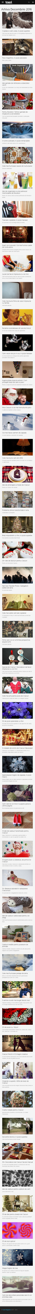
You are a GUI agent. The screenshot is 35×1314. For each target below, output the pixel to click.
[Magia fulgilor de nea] (17, 1262)
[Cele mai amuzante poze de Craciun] (17, 689)
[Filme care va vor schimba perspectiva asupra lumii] (17, 634)
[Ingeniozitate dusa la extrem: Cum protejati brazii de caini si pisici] (17, 374)
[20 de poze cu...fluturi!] (17, 1021)
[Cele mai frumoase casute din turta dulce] (17, 159)
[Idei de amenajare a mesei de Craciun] (17, 478)
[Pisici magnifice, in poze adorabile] (17, 51)
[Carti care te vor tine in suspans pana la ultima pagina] (17, 798)
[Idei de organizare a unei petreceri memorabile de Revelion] (17, 186)
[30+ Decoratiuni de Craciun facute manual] (17, 1156)
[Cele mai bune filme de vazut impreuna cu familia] (17, 295)
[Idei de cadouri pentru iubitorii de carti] (17, 1182)
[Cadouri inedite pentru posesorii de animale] (17, 939)
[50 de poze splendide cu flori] (17, 715)
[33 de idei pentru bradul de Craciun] (17, 1208)
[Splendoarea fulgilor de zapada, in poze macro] (17, 769)
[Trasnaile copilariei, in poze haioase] (17, 213)
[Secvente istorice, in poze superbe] (17, 1130)
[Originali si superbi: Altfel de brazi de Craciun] (17, 1076)
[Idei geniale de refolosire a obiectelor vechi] (17, 78)
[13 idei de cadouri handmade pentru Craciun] (17, 825)
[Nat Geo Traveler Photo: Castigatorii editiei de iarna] (17, 580)
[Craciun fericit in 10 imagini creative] (17, 1048)
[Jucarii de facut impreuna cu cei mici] (17, 268)
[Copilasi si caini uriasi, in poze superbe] (17, 24)
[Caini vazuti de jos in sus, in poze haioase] (17, 347)
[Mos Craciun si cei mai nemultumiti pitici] (17, 400)
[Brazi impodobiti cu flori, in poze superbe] (17, 528)
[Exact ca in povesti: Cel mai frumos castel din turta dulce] (17, 240)
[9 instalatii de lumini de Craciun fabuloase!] (17, 742)
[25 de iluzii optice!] (17, 1235)
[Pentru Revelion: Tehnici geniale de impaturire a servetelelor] (17, 106)
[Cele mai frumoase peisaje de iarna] (17, 967)
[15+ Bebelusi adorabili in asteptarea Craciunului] (17, 882)
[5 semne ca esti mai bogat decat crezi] (17, 994)
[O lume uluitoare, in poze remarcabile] (17, 134)
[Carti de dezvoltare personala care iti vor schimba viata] (17, 1290)
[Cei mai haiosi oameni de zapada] (17, 426)
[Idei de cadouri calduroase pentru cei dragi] (17, 910)
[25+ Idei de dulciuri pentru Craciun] (17, 553)
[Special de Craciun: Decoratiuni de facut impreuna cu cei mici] (17, 661)
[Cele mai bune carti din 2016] (17, 452)
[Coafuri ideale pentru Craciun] (17, 1103)
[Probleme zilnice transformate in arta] (17, 503)
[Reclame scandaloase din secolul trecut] (17, 321)
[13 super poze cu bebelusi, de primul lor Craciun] (17, 854)
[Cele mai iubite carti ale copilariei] (17, 607)
